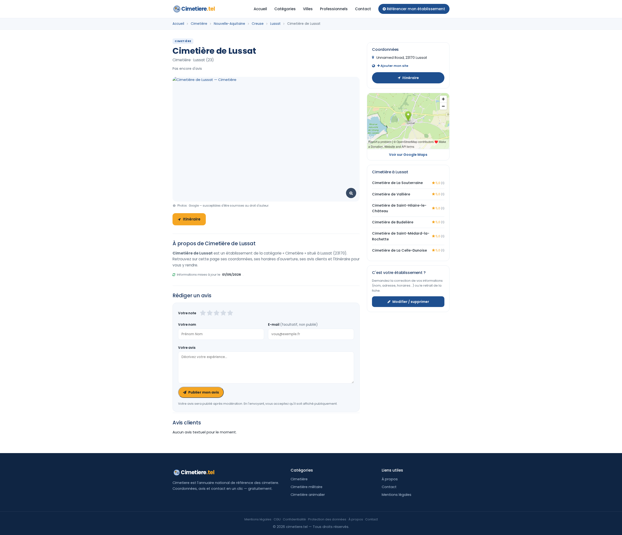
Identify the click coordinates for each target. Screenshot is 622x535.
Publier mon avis (203, 392)
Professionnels (334, 8)
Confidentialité (294, 519)
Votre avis (187, 347)
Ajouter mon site (394, 65)
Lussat (275, 23)
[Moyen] (210, 313)
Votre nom (187, 324)
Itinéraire (191, 219)
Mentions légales (396, 494)
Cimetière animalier (308, 494)
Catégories (285, 8)
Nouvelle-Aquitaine (229, 23)
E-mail (293, 324)
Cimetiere (198, 9)
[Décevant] (203, 313)
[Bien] (216, 313)
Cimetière (199, 23)
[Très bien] (223, 313)
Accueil (260, 8)
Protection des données (327, 519)
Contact (363, 8)
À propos (390, 479)
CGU (277, 519)
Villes (308, 8)
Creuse (258, 23)
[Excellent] (230, 313)
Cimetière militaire (306, 486)
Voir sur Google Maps (408, 154)
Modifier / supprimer (410, 301)
